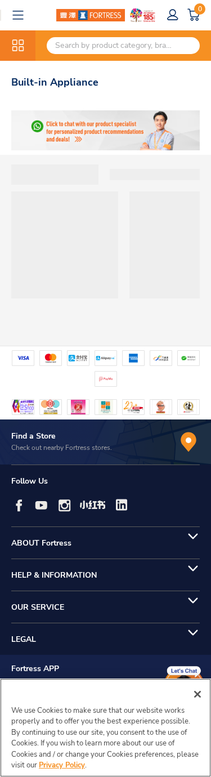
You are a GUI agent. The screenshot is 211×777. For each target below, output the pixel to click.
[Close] (197, 694)
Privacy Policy (62, 765)
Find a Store (33, 436)
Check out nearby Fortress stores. (61, 447)
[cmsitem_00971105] (105, 130)
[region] (105, 727)
